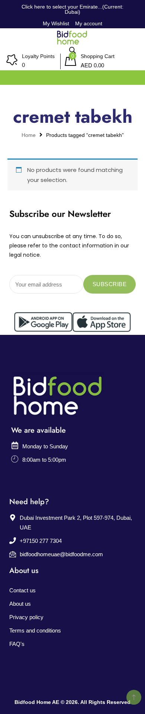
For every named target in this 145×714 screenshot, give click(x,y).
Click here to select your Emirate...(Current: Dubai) (72, 9)
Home (29, 135)
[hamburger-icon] (131, 75)
